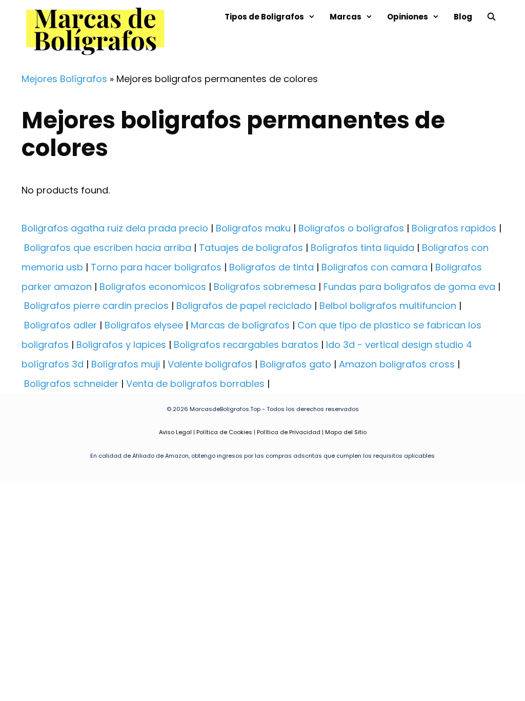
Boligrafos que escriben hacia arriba (107, 247)
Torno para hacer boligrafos (156, 267)
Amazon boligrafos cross (397, 364)
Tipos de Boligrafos (264, 16)
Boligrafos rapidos (454, 228)
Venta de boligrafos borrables (195, 383)
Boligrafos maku (253, 228)
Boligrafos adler (60, 325)
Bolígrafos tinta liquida (362, 247)
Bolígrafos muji (125, 364)
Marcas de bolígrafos (240, 325)
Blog (463, 16)
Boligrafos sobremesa (265, 286)
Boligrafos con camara (374, 267)
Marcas (345, 16)
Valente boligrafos (210, 364)
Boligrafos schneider (71, 383)
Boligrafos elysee (144, 325)
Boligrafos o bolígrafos (351, 228)
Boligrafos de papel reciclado (244, 305)
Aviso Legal (175, 432)
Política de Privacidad (288, 432)
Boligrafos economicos (152, 286)
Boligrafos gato (295, 364)
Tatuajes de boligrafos (251, 247)
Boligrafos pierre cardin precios (96, 305)
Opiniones (407, 16)
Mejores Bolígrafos (64, 78)
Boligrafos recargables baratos (246, 344)
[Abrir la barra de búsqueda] (491, 16)
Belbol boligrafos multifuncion (387, 305)
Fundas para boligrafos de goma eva (409, 286)
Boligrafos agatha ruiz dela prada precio (115, 228)
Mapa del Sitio (346, 432)
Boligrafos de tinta (271, 267)
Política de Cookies (224, 432)
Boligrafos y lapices (121, 344)
